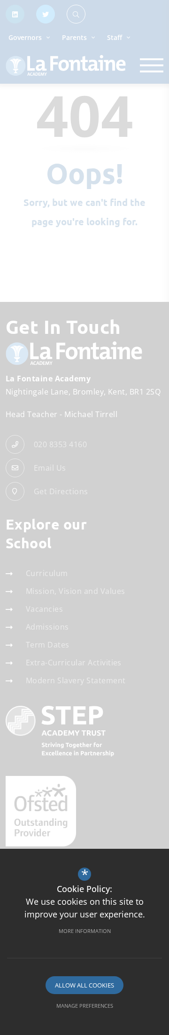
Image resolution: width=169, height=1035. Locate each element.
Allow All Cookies (84, 985)
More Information (85, 930)
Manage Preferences (84, 1005)
